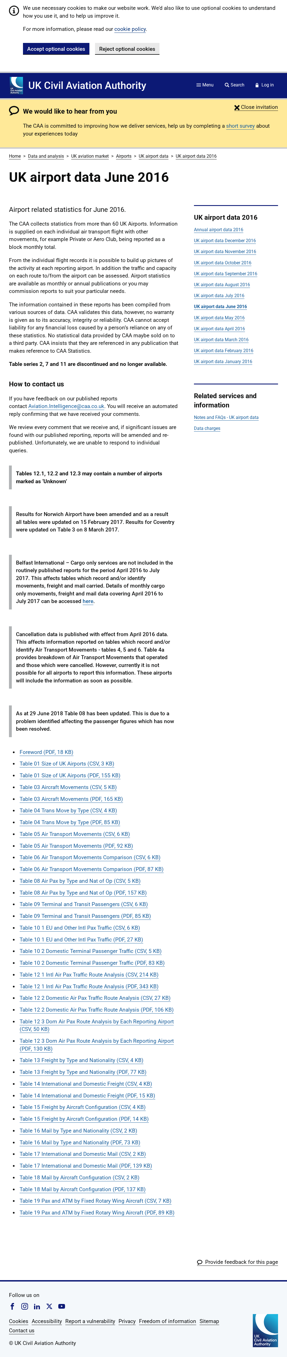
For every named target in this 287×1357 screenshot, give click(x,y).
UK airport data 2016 (196, 156)
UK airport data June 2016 (220, 306)
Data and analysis (46, 156)
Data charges (207, 428)
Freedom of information (167, 1321)
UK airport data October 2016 (222, 262)
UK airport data (153, 156)
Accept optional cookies (56, 49)
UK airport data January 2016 (223, 361)
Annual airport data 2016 (218, 229)
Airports (123, 156)
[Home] (16, 85)
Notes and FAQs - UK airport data (226, 417)
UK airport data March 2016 (221, 339)
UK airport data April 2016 (219, 328)
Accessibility (47, 1321)
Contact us (21, 1330)
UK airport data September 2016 (225, 273)
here (88, 601)
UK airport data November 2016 (225, 251)
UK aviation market (90, 156)
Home (15, 156)
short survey (240, 126)
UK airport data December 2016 (225, 240)
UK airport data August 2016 (222, 284)
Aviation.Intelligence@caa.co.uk (66, 406)
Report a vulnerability (90, 1321)
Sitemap (209, 1321)
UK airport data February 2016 (223, 350)
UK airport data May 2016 (219, 317)
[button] (256, 107)
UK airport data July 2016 (219, 295)
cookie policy (130, 29)
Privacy (127, 1321)
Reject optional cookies (127, 49)
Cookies (18, 1321)
